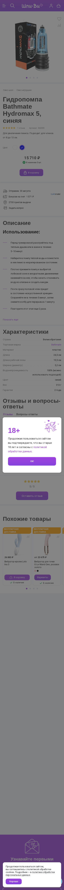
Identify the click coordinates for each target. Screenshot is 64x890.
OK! (32, 461)
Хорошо (13, 881)
